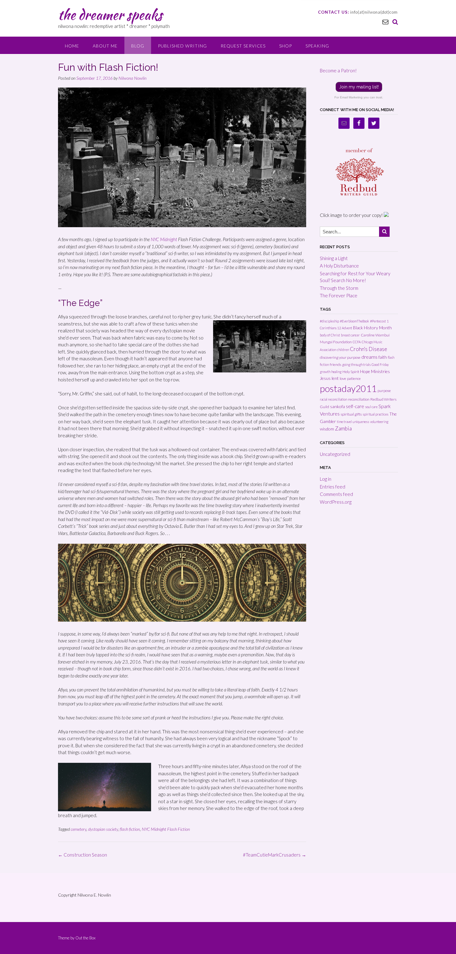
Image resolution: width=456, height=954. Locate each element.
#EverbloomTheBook (354, 321)
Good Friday (380, 364)
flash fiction (130, 829)
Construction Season (82, 854)
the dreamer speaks (110, 15)
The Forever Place (338, 295)
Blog (137, 45)
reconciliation (358, 399)
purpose (384, 390)
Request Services (243, 45)
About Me (105, 45)
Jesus (325, 378)
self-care (355, 406)
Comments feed (336, 494)
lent (335, 378)
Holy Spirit (350, 371)
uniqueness (361, 422)
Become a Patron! (338, 70)
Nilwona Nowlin (132, 78)
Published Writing (182, 45)
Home (72, 45)
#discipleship (329, 321)
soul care (371, 407)
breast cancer (350, 335)
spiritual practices (375, 414)
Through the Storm (339, 288)
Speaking (317, 45)
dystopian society (103, 829)
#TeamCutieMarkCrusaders (274, 854)
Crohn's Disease (368, 349)
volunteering (379, 422)
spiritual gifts (351, 414)
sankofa (337, 406)
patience (354, 378)
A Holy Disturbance (339, 265)
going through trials (356, 364)
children (343, 350)
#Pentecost (378, 321)
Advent (347, 328)
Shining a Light (334, 258)
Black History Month (372, 327)
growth (325, 372)
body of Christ (330, 335)
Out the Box (85, 937)
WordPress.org (335, 502)
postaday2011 (348, 388)
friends (335, 364)
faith (382, 357)
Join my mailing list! (359, 86)
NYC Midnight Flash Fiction (166, 829)
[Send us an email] (385, 21)
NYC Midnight (164, 239)
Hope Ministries (375, 371)
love (343, 378)
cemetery (78, 829)
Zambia (343, 428)
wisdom (327, 428)
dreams (369, 357)
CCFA (357, 342)
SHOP (285, 45)
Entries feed (332, 486)
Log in (325, 479)
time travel (344, 422)
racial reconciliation (333, 399)
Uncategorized (335, 454)
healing (336, 372)
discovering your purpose (340, 357)
